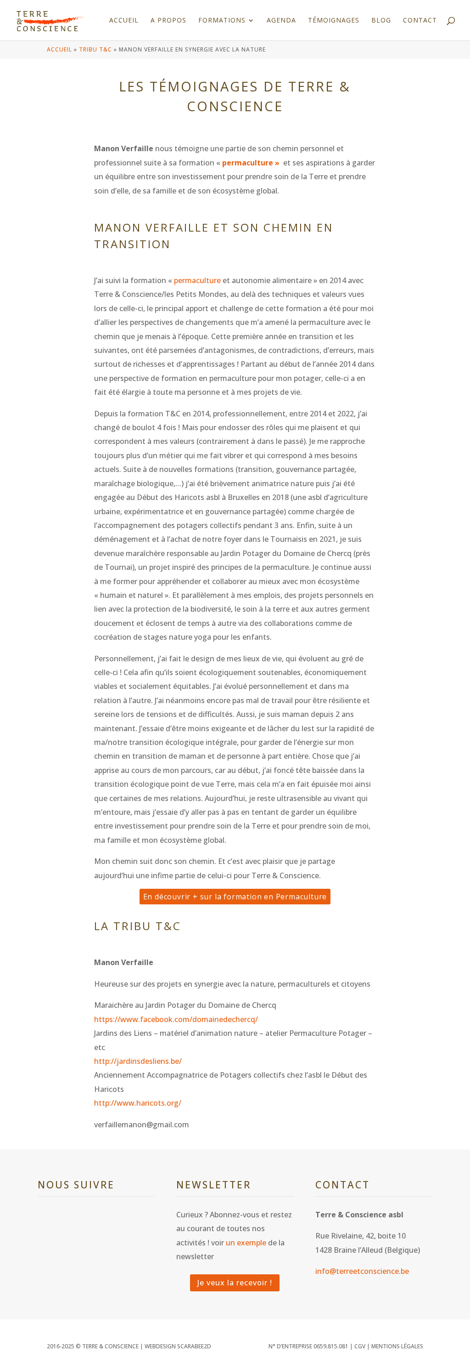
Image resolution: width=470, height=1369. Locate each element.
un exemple (246, 1243)
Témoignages (333, 20)
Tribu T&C (95, 49)
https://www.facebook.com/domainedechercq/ (176, 1019)
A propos (168, 20)
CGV (359, 1346)
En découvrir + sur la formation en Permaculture (235, 897)
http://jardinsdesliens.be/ (138, 1061)
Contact (420, 20)
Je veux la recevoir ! (234, 1283)
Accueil (124, 20)
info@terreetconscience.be (362, 1271)
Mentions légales (397, 1346)
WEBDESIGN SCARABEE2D (178, 1346)
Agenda (281, 20)
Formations (222, 20)
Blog (381, 20)
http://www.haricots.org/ (137, 1103)
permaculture (197, 280)
